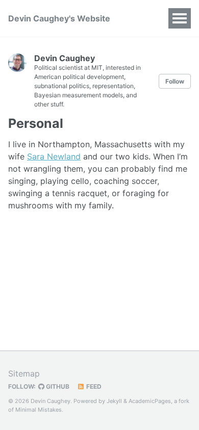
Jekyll (114, 401)
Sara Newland (54, 156)
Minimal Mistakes (38, 409)
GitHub (56, 386)
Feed (93, 386)
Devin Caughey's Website (59, 18)
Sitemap (24, 373)
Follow (174, 81)
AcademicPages (150, 401)
